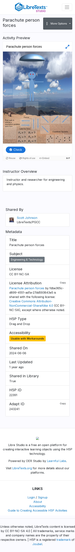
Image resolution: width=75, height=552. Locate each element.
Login (31, 497)
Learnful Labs (56, 461)
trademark (63, 539)
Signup (43, 497)
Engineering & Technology (27, 259)
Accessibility (37, 506)
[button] (57, 24)
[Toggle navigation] (67, 7)
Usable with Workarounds (27, 338)
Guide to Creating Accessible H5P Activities (37, 510)
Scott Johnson (27, 218)
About (37, 502)
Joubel (37, 544)
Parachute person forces (26, 288)
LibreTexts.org (22, 468)
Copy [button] (63, 282)
